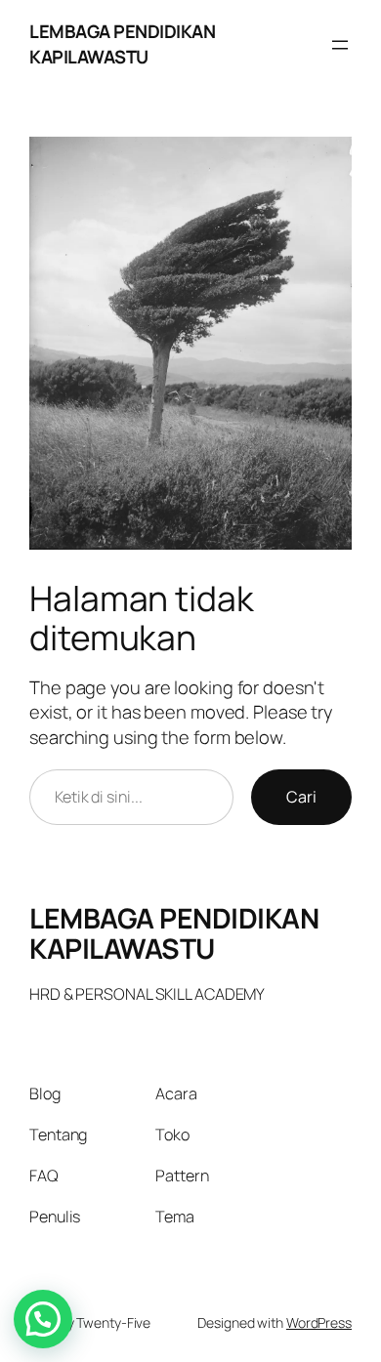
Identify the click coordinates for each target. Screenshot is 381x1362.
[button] (43, 1319)
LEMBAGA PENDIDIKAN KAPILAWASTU (122, 44)
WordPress (319, 1322)
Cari (301, 796)
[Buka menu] (340, 45)
